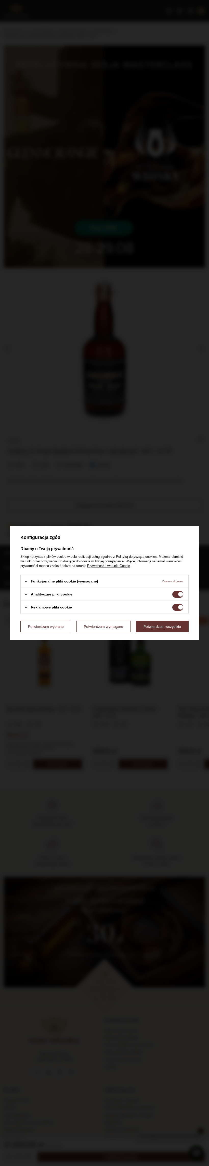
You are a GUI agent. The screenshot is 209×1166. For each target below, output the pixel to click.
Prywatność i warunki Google (108, 566)
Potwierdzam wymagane (103, 626)
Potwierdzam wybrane (46, 626)
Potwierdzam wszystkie (162, 626)
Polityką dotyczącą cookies (136, 557)
